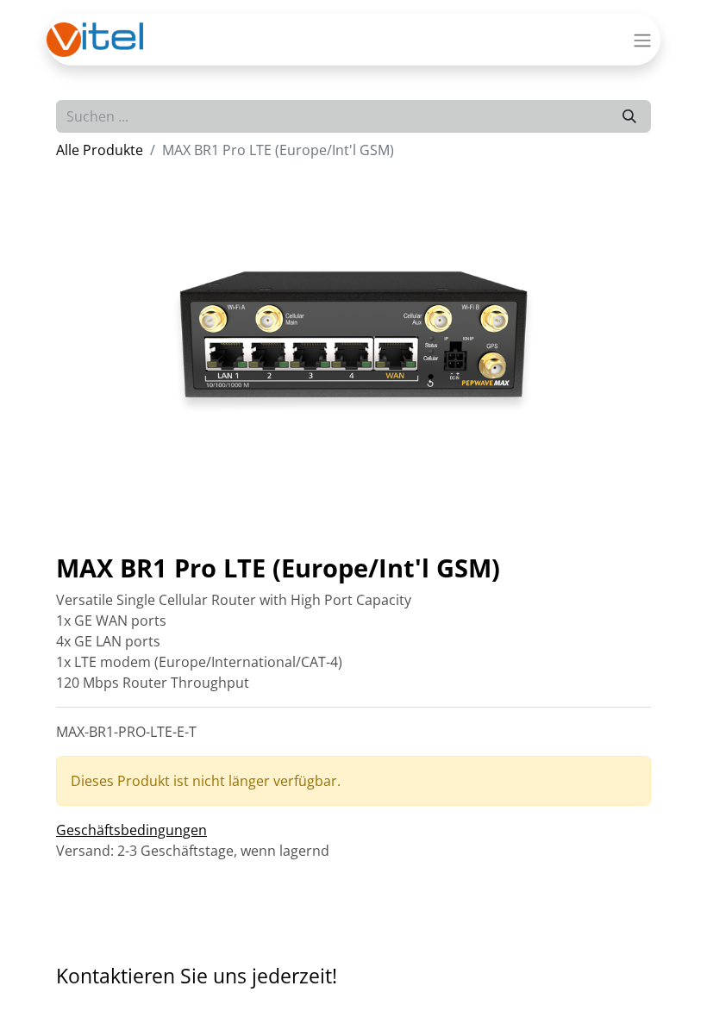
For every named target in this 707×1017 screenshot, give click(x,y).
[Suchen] (629, 116)
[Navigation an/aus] (642, 40)
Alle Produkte (99, 149)
